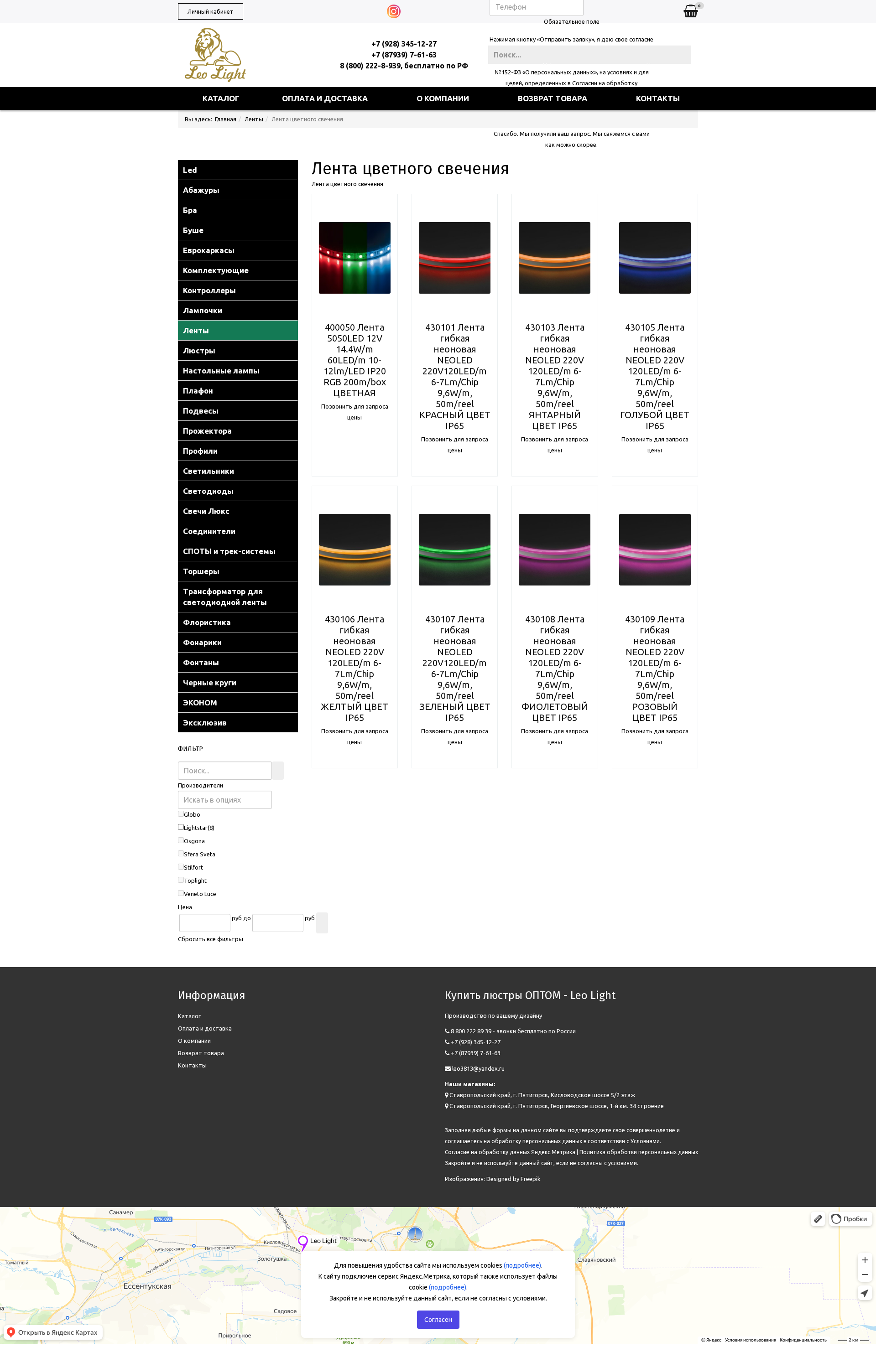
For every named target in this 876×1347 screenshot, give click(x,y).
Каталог (221, 98)
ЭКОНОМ (200, 702)
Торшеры (201, 571)
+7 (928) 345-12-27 (404, 44)
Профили (200, 450)
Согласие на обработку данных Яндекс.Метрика (510, 1152)
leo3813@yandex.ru (478, 1068)
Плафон (198, 390)
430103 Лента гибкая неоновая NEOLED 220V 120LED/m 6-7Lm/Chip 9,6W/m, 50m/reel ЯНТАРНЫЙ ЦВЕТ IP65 (554, 376)
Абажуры (201, 190)
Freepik (531, 1179)
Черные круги (209, 682)
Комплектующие (216, 270)
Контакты (658, 98)
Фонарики (202, 642)
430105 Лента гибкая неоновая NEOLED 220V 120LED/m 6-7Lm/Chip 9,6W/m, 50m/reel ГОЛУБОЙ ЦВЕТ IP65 (654, 376)
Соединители (209, 531)
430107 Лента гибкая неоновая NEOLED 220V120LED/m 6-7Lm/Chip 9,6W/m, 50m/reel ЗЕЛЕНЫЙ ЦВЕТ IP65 (454, 668)
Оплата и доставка (325, 98)
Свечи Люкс (206, 511)
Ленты (254, 119)
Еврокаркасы (209, 250)
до (247, 918)
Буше (193, 230)
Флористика (207, 622)
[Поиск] (278, 771)
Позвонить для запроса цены (354, 411)
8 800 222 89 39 (471, 1031)
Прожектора (207, 430)
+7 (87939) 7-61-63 (404, 55)
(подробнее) (522, 1265)
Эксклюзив (205, 722)
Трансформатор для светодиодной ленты (225, 596)
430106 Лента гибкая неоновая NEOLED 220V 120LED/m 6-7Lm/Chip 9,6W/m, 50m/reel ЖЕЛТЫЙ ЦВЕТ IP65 (354, 668)
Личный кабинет (211, 11)
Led (190, 170)
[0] (690, 12)
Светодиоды (208, 491)
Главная (225, 119)
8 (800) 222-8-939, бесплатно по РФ (404, 66)
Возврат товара (552, 98)
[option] (355, 258)
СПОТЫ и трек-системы (229, 551)
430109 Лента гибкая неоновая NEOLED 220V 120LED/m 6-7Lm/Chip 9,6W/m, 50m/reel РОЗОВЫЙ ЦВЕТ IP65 (654, 668)
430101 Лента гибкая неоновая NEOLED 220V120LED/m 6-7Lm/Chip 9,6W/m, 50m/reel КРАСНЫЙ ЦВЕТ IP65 (454, 376)
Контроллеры (209, 290)
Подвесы (201, 410)
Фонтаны (201, 662)
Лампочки (202, 310)
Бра (190, 210)
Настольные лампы (221, 370)
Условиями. (646, 1141)
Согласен (438, 1319)
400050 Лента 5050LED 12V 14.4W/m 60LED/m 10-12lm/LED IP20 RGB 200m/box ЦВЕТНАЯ (354, 360)
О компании (443, 98)
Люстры (199, 350)
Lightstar (196, 827)
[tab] (238, 785)
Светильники (208, 470)
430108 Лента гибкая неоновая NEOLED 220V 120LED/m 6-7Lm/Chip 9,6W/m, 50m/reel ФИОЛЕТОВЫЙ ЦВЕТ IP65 (554, 668)
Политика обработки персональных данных (638, 1152)
